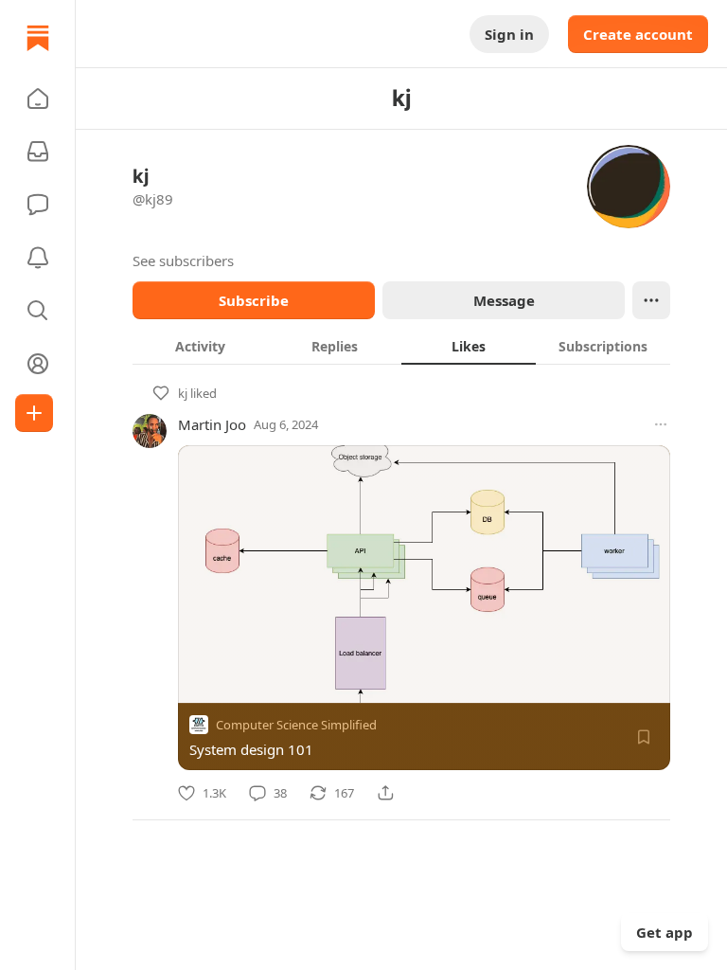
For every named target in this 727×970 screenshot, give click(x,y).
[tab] (200, 346)
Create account (638, 34)
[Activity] (38, 257)
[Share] (385, 793)
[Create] (34, 413)
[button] (38, 98)
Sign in (509, 34)
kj (182, 393)
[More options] (661, 424)
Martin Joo (212, 424)
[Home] (38, 38)
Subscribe (254, 300)
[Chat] (38, 204)
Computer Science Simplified (296, 724)
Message (504, 300)
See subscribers (183, 260)
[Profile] (38, 363)
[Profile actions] (651, 300)
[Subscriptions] (38, 151)
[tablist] (401, 346)
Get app (664, 932)
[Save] (644, 737)
